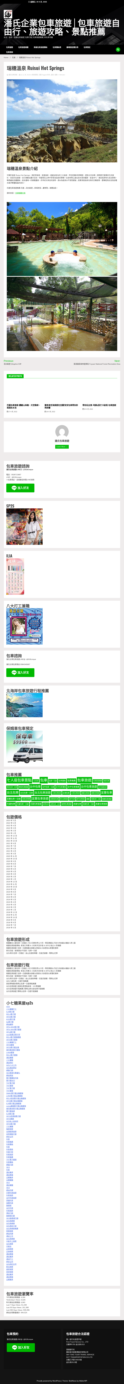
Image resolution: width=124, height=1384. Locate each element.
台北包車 (13, 792)
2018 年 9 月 (11, 920)
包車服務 (9, 47)
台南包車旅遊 (56, 793)
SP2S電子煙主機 (12, 1047)
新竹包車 (72, 799)
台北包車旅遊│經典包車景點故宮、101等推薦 (23, 986)
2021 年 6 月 (11, 848)
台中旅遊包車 (103, 787)
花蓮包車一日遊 (23, 804)
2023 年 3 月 (11, 820)
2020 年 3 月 (11, 874)
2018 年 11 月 (11, 915)
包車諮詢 (9, 52)
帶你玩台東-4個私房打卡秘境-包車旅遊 (99, 405)
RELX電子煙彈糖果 (13, 1037)
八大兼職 (9, 1060)
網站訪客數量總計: (13, 1313)
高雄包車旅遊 (101, 804)
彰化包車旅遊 (64, 799)
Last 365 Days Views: (14, 1310)
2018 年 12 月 (11, 912)
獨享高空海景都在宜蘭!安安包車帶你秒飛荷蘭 (61, 406)
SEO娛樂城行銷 (12, 1218)
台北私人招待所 (12, 1121)
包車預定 (87, 47)
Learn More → (62, 447)
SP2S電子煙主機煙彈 (14, 1101)
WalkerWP (83, 1381)
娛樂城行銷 (10, 1216)
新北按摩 (9, 1267)
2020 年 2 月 (11, 877)
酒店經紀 (9, 1063)
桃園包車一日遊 (96, 799)
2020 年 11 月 (11, 856)
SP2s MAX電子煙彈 (13, 1029)
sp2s (8, 1007)
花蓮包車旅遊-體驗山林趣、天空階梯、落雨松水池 (23, 406)
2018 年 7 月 (11, 925)
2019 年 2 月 (11, 907)
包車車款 (9, 1149)
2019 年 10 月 (11, 887)
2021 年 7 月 (11, 846)
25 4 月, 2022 (88, 409)
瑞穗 (55, 75)
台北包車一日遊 (26, 793)
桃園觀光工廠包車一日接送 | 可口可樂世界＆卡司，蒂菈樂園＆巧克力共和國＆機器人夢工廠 (41, 943)
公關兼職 (9, 1180)
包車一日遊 (53, 781)
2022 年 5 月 (11, 823)
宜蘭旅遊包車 (54, 799)
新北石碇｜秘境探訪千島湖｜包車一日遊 (21, 951)
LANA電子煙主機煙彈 (14, 1096)
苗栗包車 (46, 804)
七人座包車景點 (19, 780)
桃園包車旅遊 (107, 799)
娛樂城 (8, 1206)
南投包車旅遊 (23, 787)
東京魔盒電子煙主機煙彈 (15, 1109)
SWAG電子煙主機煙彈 (14, 1093)
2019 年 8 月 (11, 892)
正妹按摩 (9, 1249)
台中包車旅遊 (89, 786)
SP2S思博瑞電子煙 (13, 1116)
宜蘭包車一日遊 (13, 799)
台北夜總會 (10, 1221)
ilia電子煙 (9, 1022)
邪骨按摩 (9, 1231)
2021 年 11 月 (11, 838)
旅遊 (87, 799)
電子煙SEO (10, 1081)
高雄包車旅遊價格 (40, 47)
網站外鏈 (9, 1190)
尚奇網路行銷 (11, 1134)
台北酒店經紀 (11, 1068)
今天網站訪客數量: (13, 1297)
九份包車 (36, 781)
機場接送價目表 (72, 47)
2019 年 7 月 (11, 894)
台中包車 (35, 786)
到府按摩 (9, 1272)
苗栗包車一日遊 (55, 804)
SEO (8, 1167)
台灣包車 (66, 793)
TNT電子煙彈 (11, 1160)
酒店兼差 (9, 1172)
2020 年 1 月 (11, 879)
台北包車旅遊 (43, 792)
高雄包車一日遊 (88, 804)
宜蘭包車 (106, 792)
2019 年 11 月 (11, 884)
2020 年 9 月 (11, 861)
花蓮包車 (11, 804)
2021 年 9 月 (11, 843)
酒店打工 (9, 1259)
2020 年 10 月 (11, 859)
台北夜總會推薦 (12, 1228)
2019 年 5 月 (11, 900)
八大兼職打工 (11, 1009)
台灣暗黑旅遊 (11, 1132)
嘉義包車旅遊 (86, 793)
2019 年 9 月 (11, 889)
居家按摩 (9, 1269)
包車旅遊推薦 (97, 781)
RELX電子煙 (11, 1014)
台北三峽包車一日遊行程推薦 (17, 981)
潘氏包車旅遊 (13, 75)
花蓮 (40, 75)
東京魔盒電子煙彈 (13, 1050)
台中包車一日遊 (48, 787)
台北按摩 (9, 1244)
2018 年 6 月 (11, 928)
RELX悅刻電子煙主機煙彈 (16, 1098)
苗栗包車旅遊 (67, 804)
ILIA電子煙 (10, 1012)
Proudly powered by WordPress (49, 1381)
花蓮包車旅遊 (35, 804)
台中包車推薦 (73, 787)
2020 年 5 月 (11, 871)
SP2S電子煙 (11, 1017)
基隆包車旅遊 (95, 793)
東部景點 (35, 75)
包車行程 (9, 1152)
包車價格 (62, 781)
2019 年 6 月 (11, 897)
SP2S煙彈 (10, 1045)
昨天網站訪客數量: (13, 1302)
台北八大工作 (11, 1065)
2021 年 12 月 (11, 836)
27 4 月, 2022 (12, 412)
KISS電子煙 (10, 1019)
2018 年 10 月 (11, 917)
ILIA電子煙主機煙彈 (13, 1103)
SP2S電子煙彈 (11, 1040)
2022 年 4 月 (11, 826)
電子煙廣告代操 (12, 1078)
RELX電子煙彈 (11, 1055)
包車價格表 (57, 47)
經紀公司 (9, 1137)
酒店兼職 (9, 1058)
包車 (43, 780)
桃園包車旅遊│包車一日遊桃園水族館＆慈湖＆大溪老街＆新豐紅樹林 (32, 948)
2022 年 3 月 (11, 828)
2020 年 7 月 (11, 866)
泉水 (48, 75)
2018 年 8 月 (11, 922)
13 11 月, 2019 (25, 75)
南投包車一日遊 (12, 787)
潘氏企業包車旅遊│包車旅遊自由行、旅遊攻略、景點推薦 (62, 27)
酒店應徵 (9, 1175)
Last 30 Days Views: (14, 1307)
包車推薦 (71, 780)
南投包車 (106, 781)
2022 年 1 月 (11, 833)
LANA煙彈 (10, 1052)
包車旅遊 (84, 780)
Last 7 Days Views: (13, 1305)
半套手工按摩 (11, 1241)
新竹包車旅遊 (81, 799)
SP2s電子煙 (10, 1032)
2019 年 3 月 (11, 905)
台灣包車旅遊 (75, 793)
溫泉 (52, 75)
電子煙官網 (10, 1111)
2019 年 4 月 (11, 902)
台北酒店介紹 (11, 1226)
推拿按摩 (9, 1129)
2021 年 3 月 (11, 854)
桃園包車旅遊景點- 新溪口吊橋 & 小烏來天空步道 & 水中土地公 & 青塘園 (33, 945)
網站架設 (9, 1075)
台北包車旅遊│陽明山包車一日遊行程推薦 (22, 991)
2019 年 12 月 (11, 882)
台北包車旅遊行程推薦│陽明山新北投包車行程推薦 (25, 989)
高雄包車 (77, 804)
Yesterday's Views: (13, 1300)
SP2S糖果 (10, 1119)
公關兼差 (9, 1177)
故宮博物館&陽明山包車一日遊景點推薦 (21, 984)
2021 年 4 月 (11, 851)
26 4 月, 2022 (50, 412)
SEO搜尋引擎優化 (13, 1073)
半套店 (8, 1246)
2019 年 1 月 (11, 910)
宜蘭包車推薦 (26, 799)
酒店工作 (9, 1236)
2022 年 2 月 (11, 831)
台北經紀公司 (11, 1264)
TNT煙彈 (9, 1086)
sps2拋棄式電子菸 (13, 1035)
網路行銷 (9, 1070)
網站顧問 (9, 1024)
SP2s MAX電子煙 (12, 1027)
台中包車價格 (61, 787)
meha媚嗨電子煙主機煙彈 (16, 1106)
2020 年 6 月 (11, 869)
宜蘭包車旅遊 (40, 798)
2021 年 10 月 (11, 841)
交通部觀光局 (20, 193)
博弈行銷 (9, 1213)
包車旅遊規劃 (23, 47)
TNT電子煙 (10, 1083)
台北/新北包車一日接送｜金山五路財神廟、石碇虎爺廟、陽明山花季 (32, 953)
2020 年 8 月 (11, 864)
